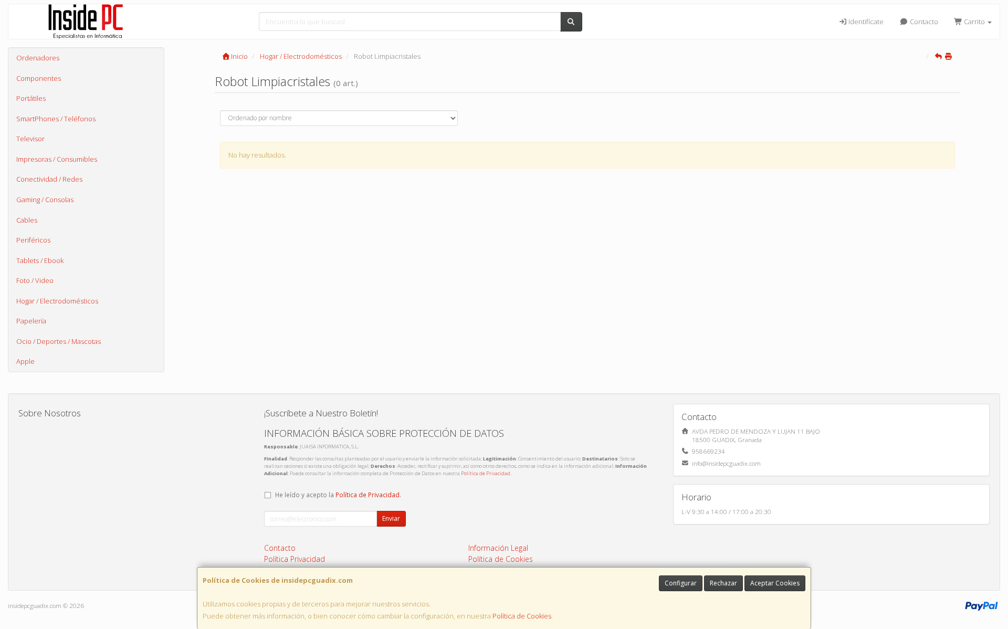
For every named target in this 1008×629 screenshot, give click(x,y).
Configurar (681, 583)
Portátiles (31, 98)
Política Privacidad (294, 559)
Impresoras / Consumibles (56, 159)
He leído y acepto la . (338, 494)
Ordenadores (37, 57)
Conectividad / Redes (49, 179)
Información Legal (498, 548)
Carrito (974, 21)
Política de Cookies (521, 616)
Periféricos (33, 240)
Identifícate (865, 21)
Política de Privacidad (485, 473)
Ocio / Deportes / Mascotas (58, 341)
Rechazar (723, 583)
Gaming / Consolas (45, 199)
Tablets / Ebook (40, 260)
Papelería (31, 321)
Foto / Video (35, 280)
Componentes (38, 78)
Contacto (923, 21)
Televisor (30, 138)
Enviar (391, 518)
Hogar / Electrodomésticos (57, 301)
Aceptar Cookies (775, 583)
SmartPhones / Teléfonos (56, 118)
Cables (26, 220)
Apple (25, 361)
